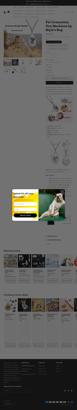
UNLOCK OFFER (25, 215)
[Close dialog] (62, 191)
